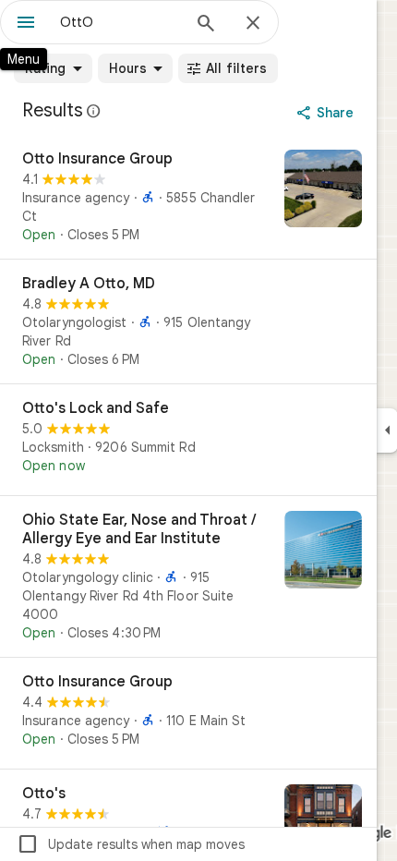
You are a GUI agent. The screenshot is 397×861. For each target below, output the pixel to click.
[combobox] (120, 22)
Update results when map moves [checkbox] (131, 844)
